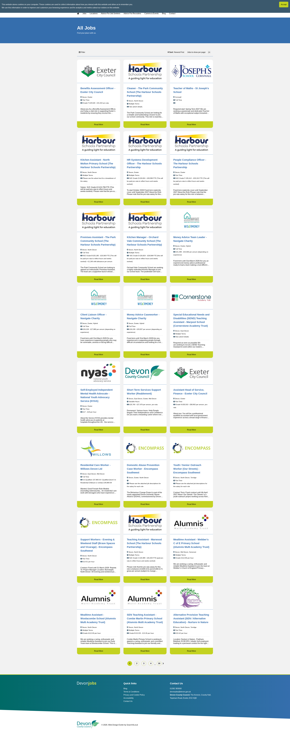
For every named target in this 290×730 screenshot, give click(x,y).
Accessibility (128, 698)
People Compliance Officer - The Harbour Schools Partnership (189, 163)
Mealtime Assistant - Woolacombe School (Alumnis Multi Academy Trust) (98, 618)
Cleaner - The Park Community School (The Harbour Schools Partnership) (145, 92)
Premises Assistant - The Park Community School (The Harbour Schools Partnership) (98, 241)
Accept (283, 4)
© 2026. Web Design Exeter (112, 725)
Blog (164, 13)
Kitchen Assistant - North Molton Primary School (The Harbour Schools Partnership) (97, 163)
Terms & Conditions (131, 692)
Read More (98, 124)
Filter (83, 52)
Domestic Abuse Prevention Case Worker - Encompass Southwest (143, 469)
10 (159, 663)
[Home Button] (78, 14)
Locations (94, 13)
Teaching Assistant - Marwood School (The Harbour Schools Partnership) (144, 543)
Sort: (171, 52)
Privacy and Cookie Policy (134, 695)
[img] (163, 663)
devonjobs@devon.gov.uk (180, 692)
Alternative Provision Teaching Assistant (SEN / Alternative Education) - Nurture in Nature (191, 618)
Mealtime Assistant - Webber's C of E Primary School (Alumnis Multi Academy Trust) (191, 543)
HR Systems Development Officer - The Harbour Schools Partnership (144, 163)
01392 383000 (176, 688)
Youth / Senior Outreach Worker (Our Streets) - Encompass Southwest (187, 469)
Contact (172, 13)
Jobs (84, 13)
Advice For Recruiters (132, 13)
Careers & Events (151, 13)
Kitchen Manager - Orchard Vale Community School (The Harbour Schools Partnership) (144, 241)
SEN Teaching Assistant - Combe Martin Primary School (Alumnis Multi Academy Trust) (145, 618)
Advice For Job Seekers (110, 13)
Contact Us (127, 701)
